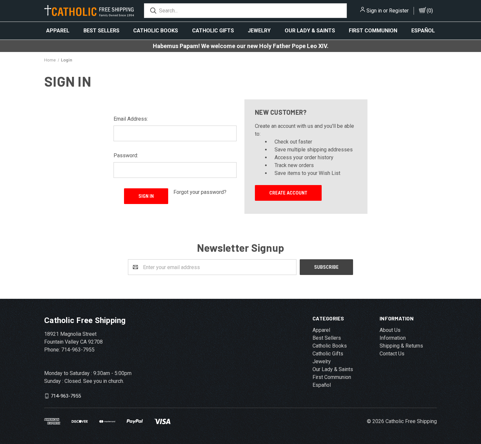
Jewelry (259, 30)
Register (399, 11)
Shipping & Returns (401, 346)
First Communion (373, 30)
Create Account (288, 193)
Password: (126, 155)
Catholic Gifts (213, 30)
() (430, 11)
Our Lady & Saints (310, 30)
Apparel (57, 30)
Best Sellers (101, 30)
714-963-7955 (66, 396)
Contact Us (392, 353)
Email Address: (131, 119)
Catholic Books (155, 30)
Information (393, 338)
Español (423, 30)
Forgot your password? (199, 192)
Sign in (374, 11)
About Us (390, 330)
